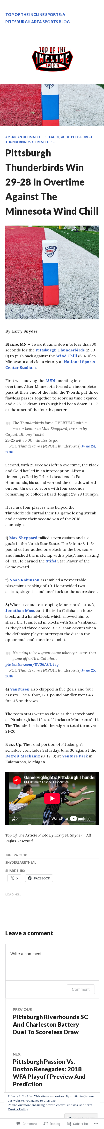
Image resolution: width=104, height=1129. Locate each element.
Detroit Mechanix (22, 756)
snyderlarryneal (20, 862)
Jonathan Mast (20, 610)
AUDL (65, 137)
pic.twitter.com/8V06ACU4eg (32, 664)
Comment (81, 989)
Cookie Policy (18, 1109)
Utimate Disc (43, 142)
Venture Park (75, 756)
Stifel (51, 561)
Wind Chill (66, 355)
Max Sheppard (23, 537)
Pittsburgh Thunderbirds (60, 350)
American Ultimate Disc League (32, 137)
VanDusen (20, 689)
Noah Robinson (24, 579)
